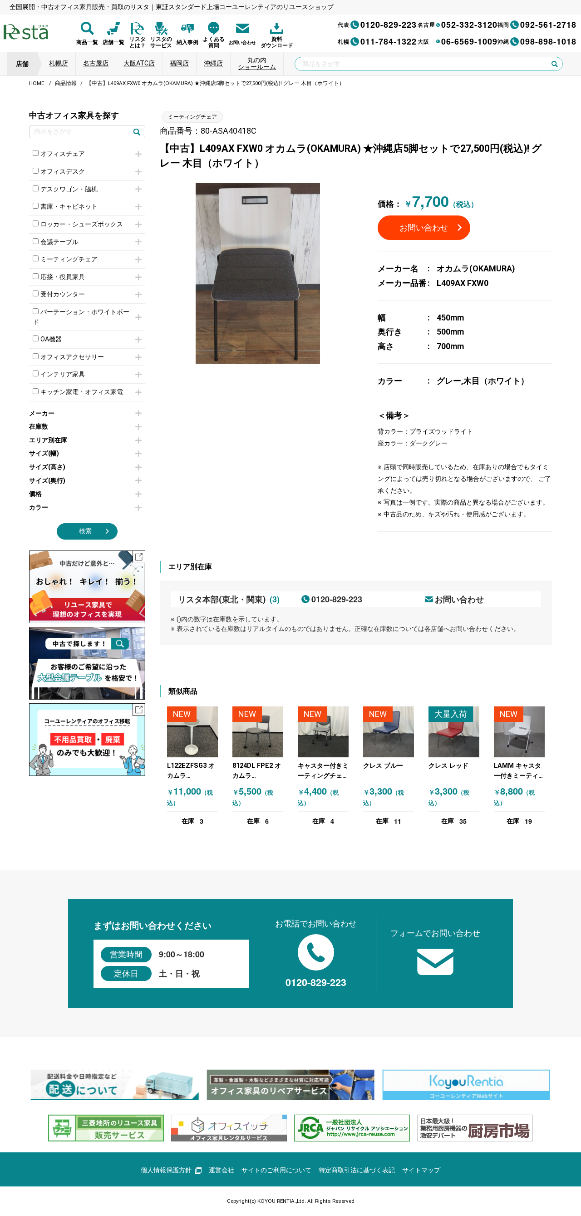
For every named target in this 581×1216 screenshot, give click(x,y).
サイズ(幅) (44, 453)
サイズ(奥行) (47, 481)
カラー (38, 507)
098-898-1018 (536, 41)
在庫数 (38, 426)
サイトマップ (421, 1170)
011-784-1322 (377, 41)
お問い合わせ (423, 227)
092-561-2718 (536, 24)
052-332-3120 (457, 24)
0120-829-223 (377, 24)
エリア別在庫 (48, 440)
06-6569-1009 (457, 41)
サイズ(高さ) (47, 467)
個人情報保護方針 (166, 1170)
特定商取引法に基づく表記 (357, 1170)
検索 (85, 531)
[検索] (136, 131)
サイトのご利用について (276, 1170)
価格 (35, 494)
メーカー (41, 413)
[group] (114, 1084)
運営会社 (221, 1170)
